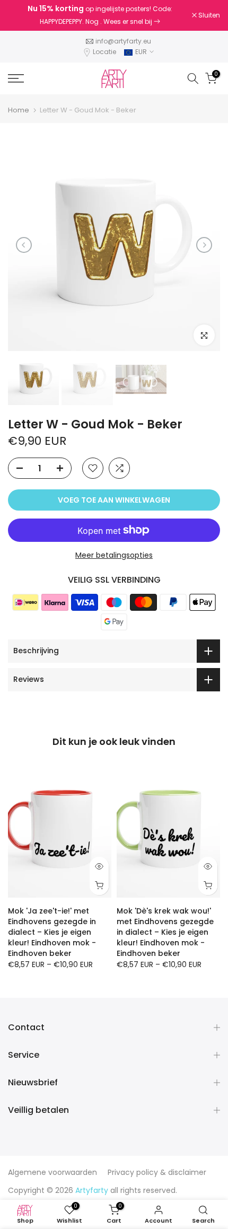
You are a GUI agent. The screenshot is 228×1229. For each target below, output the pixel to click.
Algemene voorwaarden (52, 1172)
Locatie (104, 51)
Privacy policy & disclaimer (157, 1172)
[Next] (204, 245)
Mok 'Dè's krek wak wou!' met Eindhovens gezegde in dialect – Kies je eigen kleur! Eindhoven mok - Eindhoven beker (165, 932)
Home (18, 110)
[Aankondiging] (100, 15)
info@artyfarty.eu (123, 41)
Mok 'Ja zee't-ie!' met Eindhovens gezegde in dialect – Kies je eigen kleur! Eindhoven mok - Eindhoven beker (52, 932)
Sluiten (208, 15)
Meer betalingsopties (114, 555)
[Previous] (24, 245)
